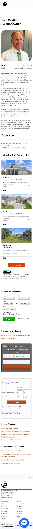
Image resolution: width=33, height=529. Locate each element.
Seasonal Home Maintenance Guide (12, 451)
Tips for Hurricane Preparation (10, 463)
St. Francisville (20, 513)
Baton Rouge (4, 501)
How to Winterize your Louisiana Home (13, 460)
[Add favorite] (29, 185)
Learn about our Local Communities (12, 440)
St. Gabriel (4, 516)
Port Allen (4, 511)
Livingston (19, 508)
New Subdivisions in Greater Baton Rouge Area (15, 431)
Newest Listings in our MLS (9, 428)
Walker (18, 516)
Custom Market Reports (8, 338)
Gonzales (19, 506)
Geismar (3, 506)
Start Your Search (16, 265)
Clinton (3, 504)
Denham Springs (21, 504)
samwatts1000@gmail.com (23, 68)
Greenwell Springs (6, 508)
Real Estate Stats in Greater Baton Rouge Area (15, 434)
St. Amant (4, 513)
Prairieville (20, 511)
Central (19, 501)
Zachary (3, 518)
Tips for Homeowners (7, 437)
